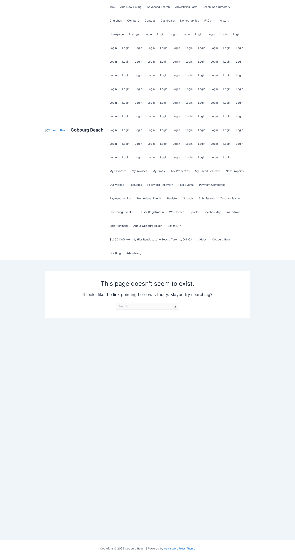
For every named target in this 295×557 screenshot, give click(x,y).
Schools (188, 198)
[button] (212, 20)
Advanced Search (158, 7)
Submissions (207, 198)
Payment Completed (212, 184)
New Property (235, 171)
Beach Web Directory (216, 7)
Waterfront (234, 212)
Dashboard (167, 20)
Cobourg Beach (87, 130)
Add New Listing (131, 7)
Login (148, 34)
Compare (133, 20)
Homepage (117, 34)
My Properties (180, 171)
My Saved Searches (207, 171)
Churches (116, 20)
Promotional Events (149, 198)
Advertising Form (186, 7)
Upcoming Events (121, 212)
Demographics (189, 20)
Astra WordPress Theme (179, 548)
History (224, 20)
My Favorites (118, 171)
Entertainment (119, 225)
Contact (150, 20)
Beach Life (174, 225)
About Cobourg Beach (147, 225)
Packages (135, 184)
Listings (134, 34)
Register (172, 198)
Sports (194, 212)
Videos (202, 239)
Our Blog (115, 253)
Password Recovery (160, 184)
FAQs (207, 20)
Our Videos (117, 184)
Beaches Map (212, 212)
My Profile (159, 171)
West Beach (176, 212)
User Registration (152, 212)
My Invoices (139, 171)
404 (112, 7)
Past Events (186, 184)
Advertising (133, 253)
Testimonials (228, 198)
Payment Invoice (120, 198)
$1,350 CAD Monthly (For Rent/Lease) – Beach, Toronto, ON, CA (151, 239)
